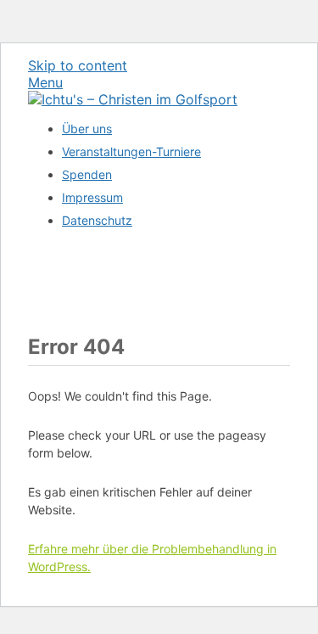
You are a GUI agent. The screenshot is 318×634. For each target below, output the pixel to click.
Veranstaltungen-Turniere (131, 151)
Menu (45, 82)
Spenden (87, 174)
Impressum (92, 197)
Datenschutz (97, 220)
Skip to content (77, 65)
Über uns (87, 128)
